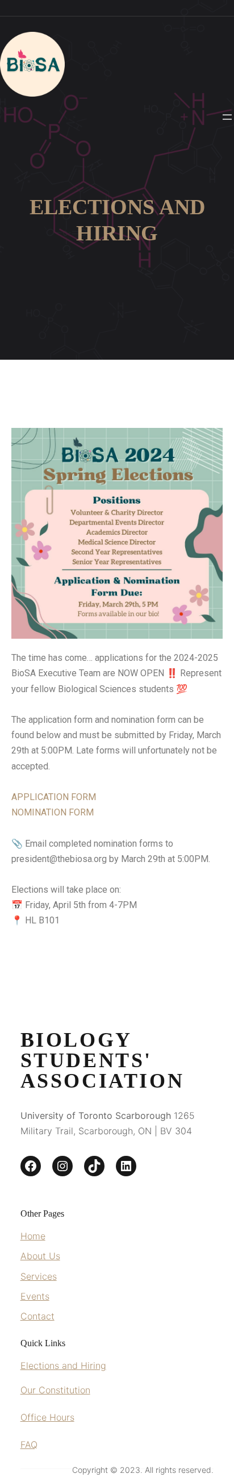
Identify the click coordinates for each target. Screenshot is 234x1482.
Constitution (64, 1390)
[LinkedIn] (126, 1166)
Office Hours (47, 1417)
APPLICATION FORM (53, 797)
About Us (40, 1256)
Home (32, 1236)
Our (29, 1390)
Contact (37, 1316)
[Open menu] (227, 117)
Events (34, 1296)
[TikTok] (94, 1166)
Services (38, 1276)
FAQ (28, 1444)
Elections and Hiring (63, 1365)
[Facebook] (30, 1166)
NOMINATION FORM (52, 812)
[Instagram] (62, 1166)
